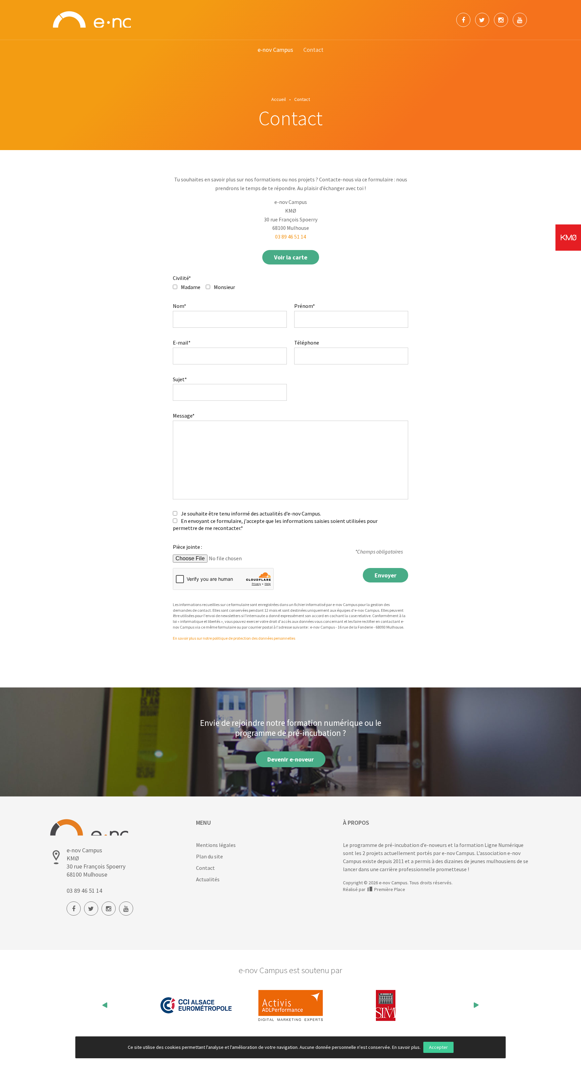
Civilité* (182, 278)
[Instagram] (501, 20)
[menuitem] (275, 50)
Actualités (208, 879)
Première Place (389, 889)
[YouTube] (520, 20)
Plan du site (209, 856)
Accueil (278, 99)
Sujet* (180, 379)
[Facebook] (463, 20)
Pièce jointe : (187, 546)
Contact (313, 50)
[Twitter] (482, 20)
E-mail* (182, 342)
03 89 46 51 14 (290, 236)
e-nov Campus (275, 50)
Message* (184, 415)
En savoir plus (406, 1047)
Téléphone (306, 342)
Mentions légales (216, 845)
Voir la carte (290, 257)
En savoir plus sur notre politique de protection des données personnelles (234, 638)
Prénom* (304, 306)
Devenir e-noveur (290, 759)
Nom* (179, 306)
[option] (196, 1005)
